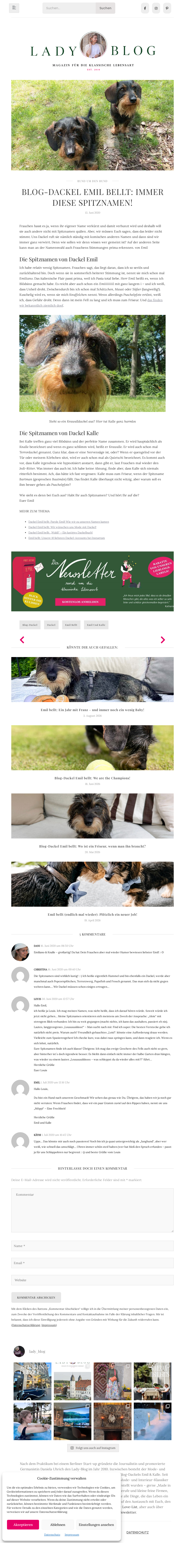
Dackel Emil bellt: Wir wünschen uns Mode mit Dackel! (62, 527)
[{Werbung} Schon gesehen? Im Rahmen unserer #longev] (73, 1421)
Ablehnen (57, 1525)
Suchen (105, 8)
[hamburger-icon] (14, 8)
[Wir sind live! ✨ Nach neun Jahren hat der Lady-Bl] (73, 1381)
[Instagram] (156, 8)
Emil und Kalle (96, 624)
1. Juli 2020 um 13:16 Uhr (55, 1082)
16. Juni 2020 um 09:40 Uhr (64, 969)
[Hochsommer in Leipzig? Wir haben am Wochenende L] (32, 1381)
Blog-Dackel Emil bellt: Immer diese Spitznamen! (93, 197)
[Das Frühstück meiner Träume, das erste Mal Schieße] (113, 1421)
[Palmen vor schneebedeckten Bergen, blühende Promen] (153, 1381)
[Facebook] (145, 8)
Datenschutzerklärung (26, 1325)
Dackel (51, 624)
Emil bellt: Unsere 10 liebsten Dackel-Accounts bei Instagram (66, 538)
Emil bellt (71, 624)
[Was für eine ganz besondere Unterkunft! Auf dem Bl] (113, 1381)
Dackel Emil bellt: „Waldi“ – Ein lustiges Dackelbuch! (60, 532)
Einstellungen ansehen (96, 1525)
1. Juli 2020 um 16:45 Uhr (57, 1134)
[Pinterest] (167, 8)
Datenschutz (52, 1534)
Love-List (129, 1507)
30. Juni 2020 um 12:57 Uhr (58, 999)
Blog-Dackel (30, 624)
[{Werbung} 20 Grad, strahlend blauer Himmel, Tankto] (32, 1421)
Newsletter (127, 1512)
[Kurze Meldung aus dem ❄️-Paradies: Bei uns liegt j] (153, 1421)
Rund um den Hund (92, 181)
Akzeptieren (23, 1525)
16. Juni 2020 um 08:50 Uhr (57, 945)
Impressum (72, 1534)
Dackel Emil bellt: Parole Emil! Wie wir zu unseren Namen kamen (68, 521)
